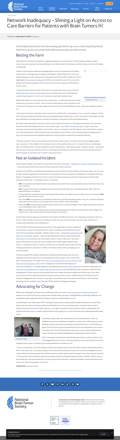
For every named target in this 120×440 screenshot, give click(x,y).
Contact (93, 3)
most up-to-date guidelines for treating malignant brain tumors (38, 269)
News (86, 3)
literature (19, 236)
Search (101, 3)
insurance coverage (32, 366)
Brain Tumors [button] (41, 9)
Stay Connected (77, 3)
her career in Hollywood (35, 80)
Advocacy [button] (75, 9)
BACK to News (12, 15)
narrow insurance (75, 292)
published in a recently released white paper (87, 164)
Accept (104, 434)
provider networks (88, 292)
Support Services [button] (52, 9)
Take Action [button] (97, 9)
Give (108, 3)
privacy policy (84, 434)
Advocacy (35, 36)
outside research (33, 236)
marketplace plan (76, 126)
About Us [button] (108, 9)
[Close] (112, 432)
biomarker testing (72, 267)
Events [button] (86, 9)
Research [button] (63, 9)
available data (74, 233)
